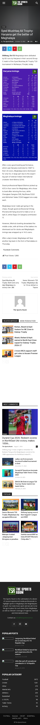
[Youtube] (26, 624)
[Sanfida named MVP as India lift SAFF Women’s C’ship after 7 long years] (29, 527)
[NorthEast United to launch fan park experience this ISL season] (7, 653)
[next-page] (7, 361)
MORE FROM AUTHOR (28, 321)
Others (25, 718)
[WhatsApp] (20, 49)
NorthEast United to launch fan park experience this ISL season (26, 652)
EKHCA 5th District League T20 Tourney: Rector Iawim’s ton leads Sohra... (26, 484)
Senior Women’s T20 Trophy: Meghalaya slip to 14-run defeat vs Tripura (29, 283)
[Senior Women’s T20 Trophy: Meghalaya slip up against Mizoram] (10, 505)
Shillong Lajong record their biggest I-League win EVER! (29, 515)
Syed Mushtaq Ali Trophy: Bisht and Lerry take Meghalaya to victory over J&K (10, 283)
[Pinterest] (14, 49)
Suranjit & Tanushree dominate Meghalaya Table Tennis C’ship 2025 (26, 472)
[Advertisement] (20, 28)
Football (5, 434)
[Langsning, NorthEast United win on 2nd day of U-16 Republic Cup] (7, 641)
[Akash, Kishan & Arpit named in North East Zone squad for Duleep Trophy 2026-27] (7, 340)
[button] (3, 3)
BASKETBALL (31, 716)
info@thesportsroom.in (24, 618)
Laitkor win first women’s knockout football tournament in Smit (26, 461)
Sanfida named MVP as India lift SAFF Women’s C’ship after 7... (29, 537)
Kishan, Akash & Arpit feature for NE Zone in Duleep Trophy (23, 329)
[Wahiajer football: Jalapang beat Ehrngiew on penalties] (10, 527)
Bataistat (15, 716)
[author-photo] (20, 307)
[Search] (37, 3)
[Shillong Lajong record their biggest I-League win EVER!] (29, 505)
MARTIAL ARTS (16, 718)
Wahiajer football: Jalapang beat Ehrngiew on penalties (10, 537)
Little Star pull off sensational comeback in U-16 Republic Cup (25, 663)
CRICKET (22, 716)
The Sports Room (20, 310)
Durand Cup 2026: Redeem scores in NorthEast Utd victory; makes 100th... (19, 441)
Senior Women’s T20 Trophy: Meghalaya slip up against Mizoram (10, 515)
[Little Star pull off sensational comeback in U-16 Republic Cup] (7, 664)
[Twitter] (9, 49)
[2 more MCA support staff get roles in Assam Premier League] (7, 353)
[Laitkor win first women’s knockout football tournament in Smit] (7, 462)
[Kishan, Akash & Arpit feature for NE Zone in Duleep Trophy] (7, 329)
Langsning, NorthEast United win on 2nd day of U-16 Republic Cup (25, 641)
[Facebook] (4, 49)
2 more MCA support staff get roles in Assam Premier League (26, 353)
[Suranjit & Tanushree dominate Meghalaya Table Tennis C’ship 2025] (7, 473)
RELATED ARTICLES (10, 321)
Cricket (5, 332)
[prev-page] (3, 361)
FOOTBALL (6, 716)
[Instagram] (20, 624)
